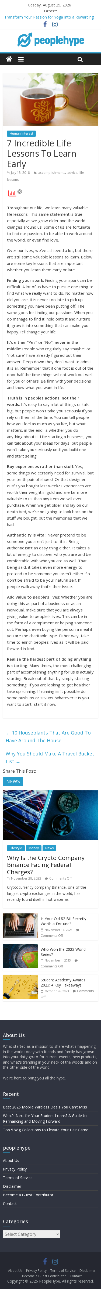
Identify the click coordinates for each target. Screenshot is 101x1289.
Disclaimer (12, 1186)
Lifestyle (16, 848)
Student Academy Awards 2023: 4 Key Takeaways (63, 982)
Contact (10, 1203)
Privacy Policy (15, 1169)
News (49, 848)
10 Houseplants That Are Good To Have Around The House (48, 736)
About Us (11, 1160)
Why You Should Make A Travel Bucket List (50, 757)
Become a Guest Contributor (28, 1194)
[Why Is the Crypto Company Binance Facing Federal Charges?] (50, 793)
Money (34, 848)
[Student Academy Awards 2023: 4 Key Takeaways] (20, 977)
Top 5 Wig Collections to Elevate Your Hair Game (45, 1129)
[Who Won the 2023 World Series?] (20, 946)
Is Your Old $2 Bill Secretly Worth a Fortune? (63, 921)
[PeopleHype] (9, 59)
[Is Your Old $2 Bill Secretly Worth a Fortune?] (20, 916)
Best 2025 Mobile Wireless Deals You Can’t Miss (45, 1107)
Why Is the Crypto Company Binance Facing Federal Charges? (46, 865)
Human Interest (21, 133)
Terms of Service (18, 1177)
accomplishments (51, 172)
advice (72, 172)
